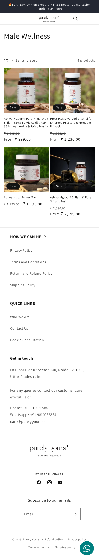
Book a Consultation (27, 340)
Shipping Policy (22, 285)
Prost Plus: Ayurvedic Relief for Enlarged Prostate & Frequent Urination (71, 122)
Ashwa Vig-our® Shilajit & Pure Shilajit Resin (70, 199)
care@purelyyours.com (30, 421)
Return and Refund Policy (31, 273)
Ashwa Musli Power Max (20, 197)
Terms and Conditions (28, 262)
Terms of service (39, 547)
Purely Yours (31, 539)
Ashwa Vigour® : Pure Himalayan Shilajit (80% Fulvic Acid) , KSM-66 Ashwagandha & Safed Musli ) (26, 122)
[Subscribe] (74, 514)
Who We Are (20, 317)
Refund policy (54, 539)
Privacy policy (77, 539)
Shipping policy (65, 547)
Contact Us (19, 328)
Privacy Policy (21, 250)
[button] (10, 18)
